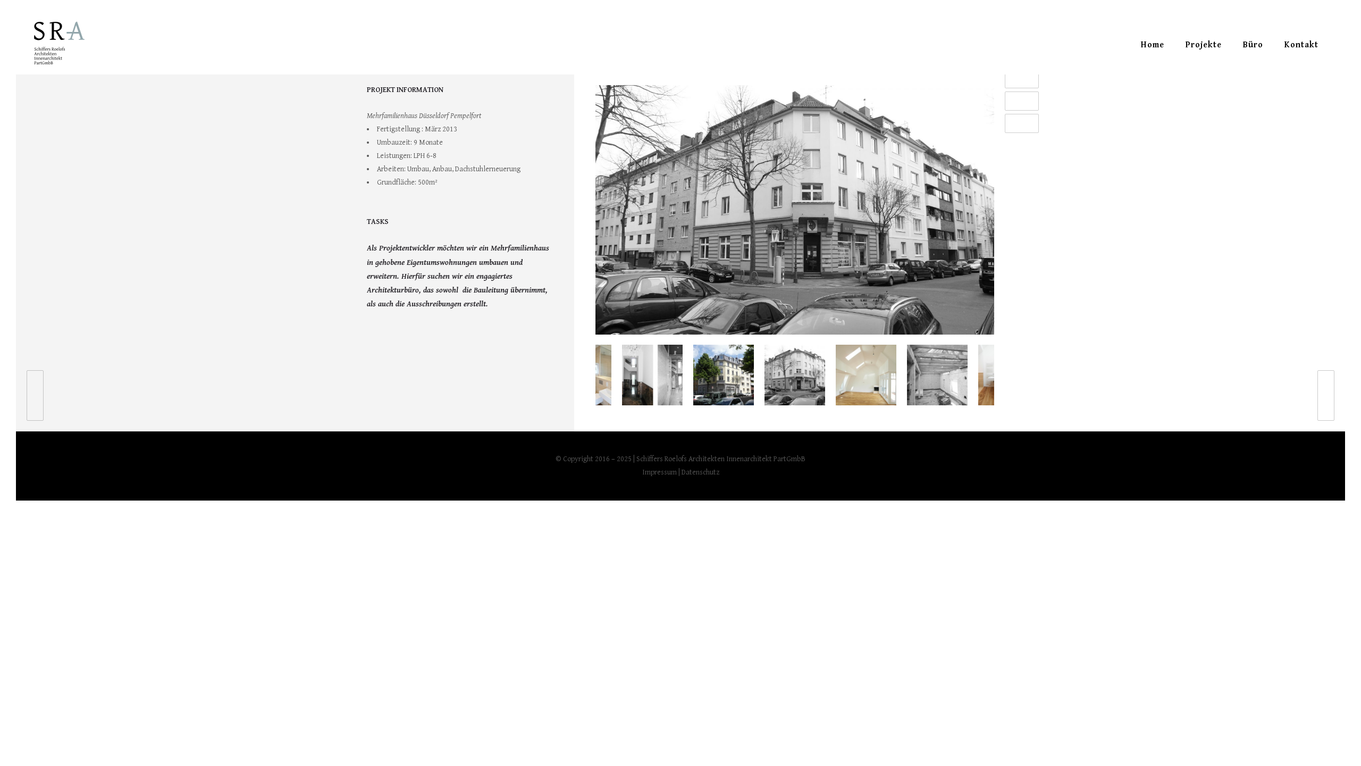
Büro (1253, 45)
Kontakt (1301, 45)
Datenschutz (700, 472)
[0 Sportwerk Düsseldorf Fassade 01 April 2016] (29, 395)
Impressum (659, 472)
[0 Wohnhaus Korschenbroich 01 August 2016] (1331, 395)
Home (1152, 45)
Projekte (1204, 45)
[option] (794, 212)
